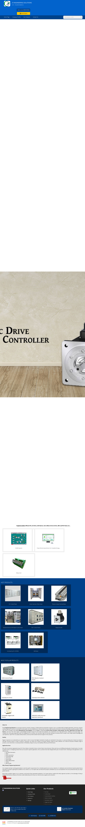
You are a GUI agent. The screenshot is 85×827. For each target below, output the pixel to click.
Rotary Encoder (59, 627)
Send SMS (43, 815)
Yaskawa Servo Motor (38, 697)
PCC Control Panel (13, 604)
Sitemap (29, 800)
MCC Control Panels (36, 627)
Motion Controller (48, 798)
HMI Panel (36, 651)
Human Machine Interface (50, 796)
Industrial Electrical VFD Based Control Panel (13, 627)
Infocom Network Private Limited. (23, 822)
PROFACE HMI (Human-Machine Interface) (39, 716)
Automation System (49, 800)
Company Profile (16, 17)
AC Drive (46, 792)
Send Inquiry (24, 13)
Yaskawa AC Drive (7, 697)
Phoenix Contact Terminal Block (59, 604)
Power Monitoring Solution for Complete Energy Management (48, 548)
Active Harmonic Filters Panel (35, 604)
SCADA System (18, 548)
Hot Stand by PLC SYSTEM (13, 651)
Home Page (6, 17)
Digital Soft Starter (48, 802)
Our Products (27, 17)
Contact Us (35, 17)
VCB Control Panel (7, 678)
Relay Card (18, 573)
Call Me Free (53, 815)
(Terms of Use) (27, 821)
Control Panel (47, 794)
